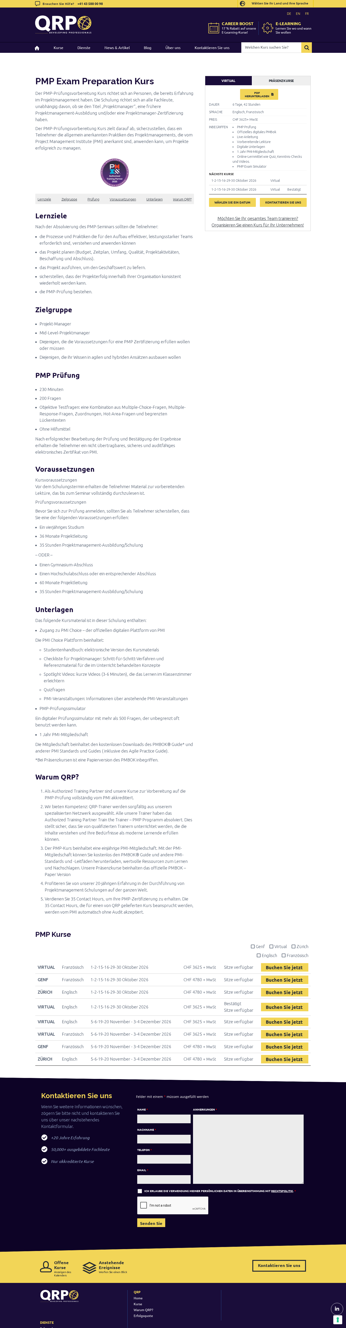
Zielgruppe (69, 199)
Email (142, 1170)
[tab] (228, 80)
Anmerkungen (205, 1109)
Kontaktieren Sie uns (279, 1265)
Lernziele (44, 199)
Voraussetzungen (123, 199)
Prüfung (93, 199)
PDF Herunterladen (257, 94)
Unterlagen (154, 199)
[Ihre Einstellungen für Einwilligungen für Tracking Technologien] (337, 1319)
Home (138, 1298)
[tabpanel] (257, 150)
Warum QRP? (182, 199)
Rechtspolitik (282, 1191)
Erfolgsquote (143, 1315)
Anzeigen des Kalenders (62, 1268)
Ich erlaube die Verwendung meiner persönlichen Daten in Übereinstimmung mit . (220, 1191)
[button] (114, 216)
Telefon (144, 1150)
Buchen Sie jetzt (285, 967)
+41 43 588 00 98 (90, 3)
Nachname (146, 1129)
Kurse (138, 1304)
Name (142, 1109)
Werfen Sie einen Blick (113, 1267)
